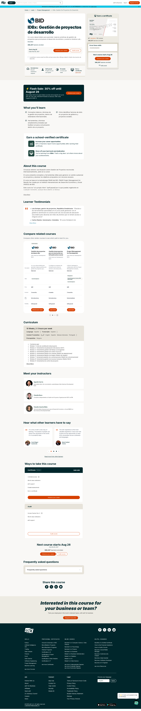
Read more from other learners (54, 456)
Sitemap (69, 696)
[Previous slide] (48, 451)
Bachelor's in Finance (71, 649)
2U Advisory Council (31, 693)
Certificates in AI (46, 652)
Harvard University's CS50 (49, 642)
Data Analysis (28, 651)
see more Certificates (48, 664)
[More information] (36, 98)
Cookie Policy (71, 686)
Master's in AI (68, 658)
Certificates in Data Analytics (50, 658)
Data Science (28, 658)
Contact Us (51, 683)
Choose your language (104, 677)
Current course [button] (34, 243)
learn (32, 10)
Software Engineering (31, 661)
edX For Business (117, 2)
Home (26, 10)
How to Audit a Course (101, 647)
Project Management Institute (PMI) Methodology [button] (74, 279)
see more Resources (100, 666)
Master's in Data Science (72, 661)
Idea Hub (51, 681)
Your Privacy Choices (73, 699)
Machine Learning (30, 665)
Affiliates (27, 688)
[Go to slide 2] (54, 315)
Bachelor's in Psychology (72, 647)
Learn (10, 3)
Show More (30, 41)
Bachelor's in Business (71, 651)
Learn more (93, 6)
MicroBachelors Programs (49, 647)
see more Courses (30, 669)
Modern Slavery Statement (75, 693)
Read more (33, 270)
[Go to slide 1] (52, 315)
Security (50, 688)
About (26, 683)
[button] (60, 2)
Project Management (30, 663)
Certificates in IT (46, 661)
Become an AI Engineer (101, 662)
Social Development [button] (35, 278)
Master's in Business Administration (74, 654)
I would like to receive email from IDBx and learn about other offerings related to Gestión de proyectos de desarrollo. (55, 58)
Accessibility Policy (73, 688)
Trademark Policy (72, 691)
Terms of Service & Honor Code (76, 681)
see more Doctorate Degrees (73, 668)
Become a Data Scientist (101, 658)
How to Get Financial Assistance (104, 645)
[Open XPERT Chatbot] (136, 702)
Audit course (75, 50)
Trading (27, 649)
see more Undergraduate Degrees (74, 664)
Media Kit (51, 691)
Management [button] (70, 275)
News (26, 699)
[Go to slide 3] (56, 451)
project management (43, 10)
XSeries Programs (47, 649)
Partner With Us (29, 681)
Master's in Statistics (70, 656)
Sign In (125, 2)
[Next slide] (58, 451)
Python (27, 642)
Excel (26, 656)
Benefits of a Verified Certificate (103, 642)
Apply (113, 680)
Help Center (52, 686)
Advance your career (61, 50)
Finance (27, 654)
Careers (27, 696)
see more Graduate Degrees (72, 666)
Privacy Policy (71, 683)
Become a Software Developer (103, 660)
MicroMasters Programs (48, 645)
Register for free (134, 2)
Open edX (28, 691)
